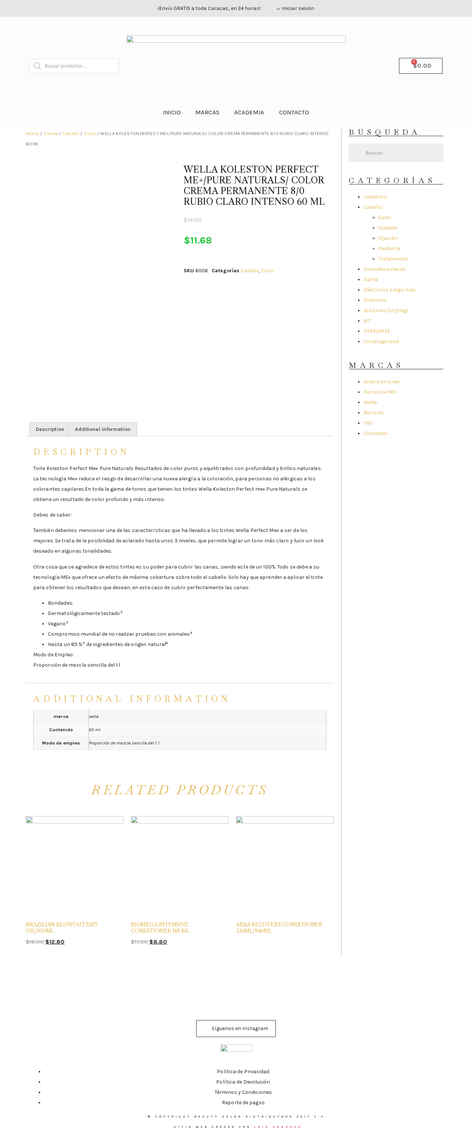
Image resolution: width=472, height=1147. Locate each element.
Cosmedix (375, 433)
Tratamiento (393, 259)
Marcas (207, 112)
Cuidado (388, 228)
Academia (249, 112)
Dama (371, 279)
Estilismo (375, 300)
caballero (375, 197)
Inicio (172, 112)
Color (90, 133)
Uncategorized (381, 341)
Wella (370, 402)
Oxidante (389, 248)
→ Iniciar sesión (295, 8)
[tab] (50, 429)
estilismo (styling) (386, 310)
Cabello (71, 133)
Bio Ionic (374, 413)
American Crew (382, 382)
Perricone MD (380, 392)
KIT (367, 321)
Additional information (103, 429)
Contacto (294, 112)
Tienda (51, 133)
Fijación (388, 238)
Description (50, 429)
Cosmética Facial (385, 269)
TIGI (368, 423)
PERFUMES (377, 331)
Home (32, 133)
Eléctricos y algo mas (390, 290)
